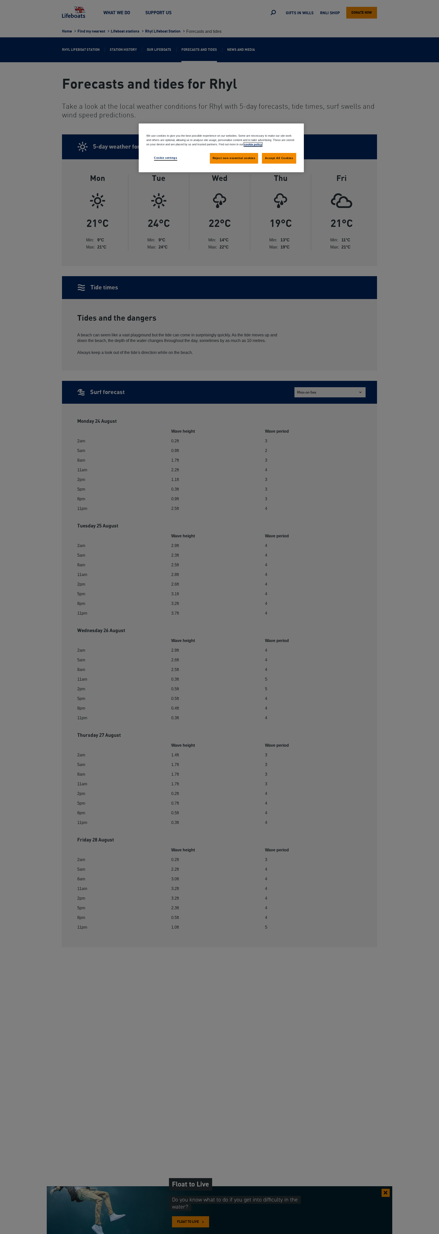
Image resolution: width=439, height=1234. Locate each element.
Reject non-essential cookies (234, 158)
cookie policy (253, 144)
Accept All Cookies (279, 158)
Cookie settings (165, 157)
